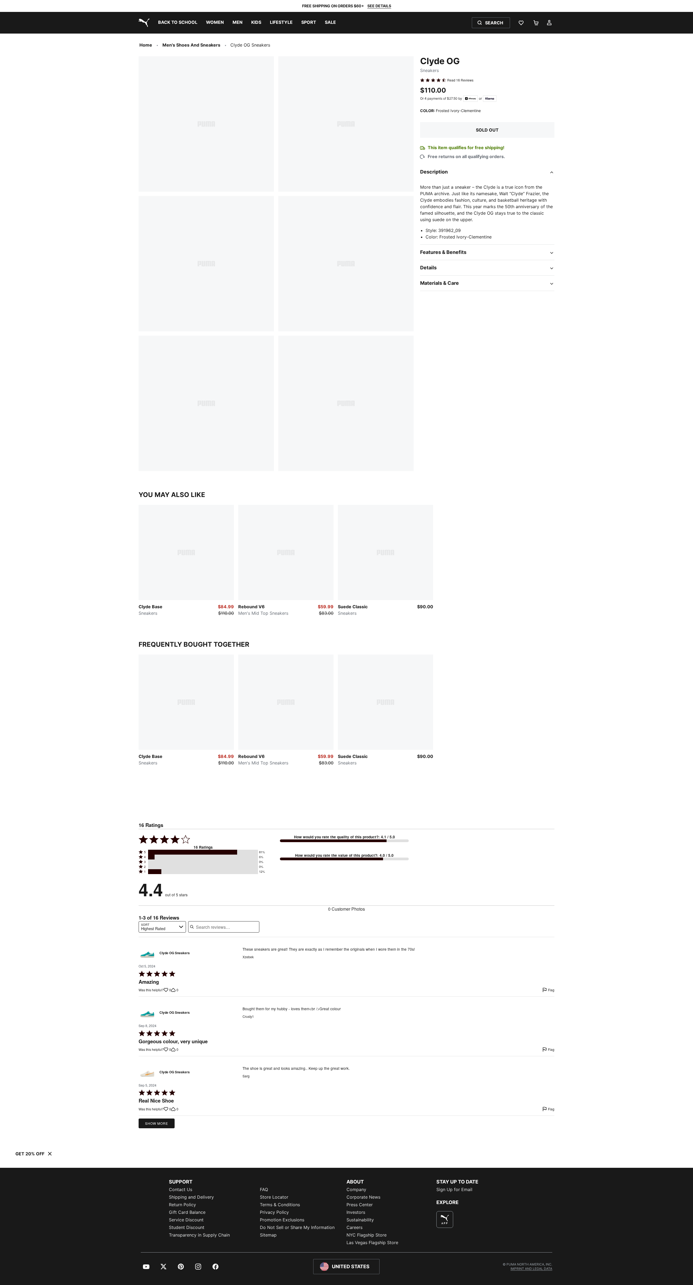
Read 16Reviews (460, 80)
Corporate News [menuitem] (363, 1197)
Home (145, 45)
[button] (203, 852)
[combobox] (162, 927)
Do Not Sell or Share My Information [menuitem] (297, 1227)
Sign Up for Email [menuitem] (454, 1189)
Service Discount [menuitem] (186, 1219)
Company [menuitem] (356, 1189)
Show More (156, 1123)
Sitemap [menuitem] (268, 1235)
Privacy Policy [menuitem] (274, 1212)
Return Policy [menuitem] (182, 1204)
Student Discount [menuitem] (186, 1227)
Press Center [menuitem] (359, 1204)
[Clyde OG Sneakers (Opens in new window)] (147, 954)
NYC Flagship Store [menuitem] (366, 1235)
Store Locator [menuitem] (274, 1197)
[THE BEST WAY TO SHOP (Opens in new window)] (444, 1219)
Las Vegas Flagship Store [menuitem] (372, 1242)
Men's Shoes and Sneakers (191, 45)
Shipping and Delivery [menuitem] (191, 1197)
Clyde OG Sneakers (174, 953)
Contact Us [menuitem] (180, 1189)
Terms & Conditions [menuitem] (280, 1204)
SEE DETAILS (379, 6)
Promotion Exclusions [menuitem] (282, 1219)
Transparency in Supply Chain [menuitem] (199, 1235)
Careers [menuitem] (354, 1227)
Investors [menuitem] (355, 1212)
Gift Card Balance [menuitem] (187, 1212)
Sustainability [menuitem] (360, 1219)
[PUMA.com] (143, 22)
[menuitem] (178, 22)
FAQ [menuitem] (264, 1189)
